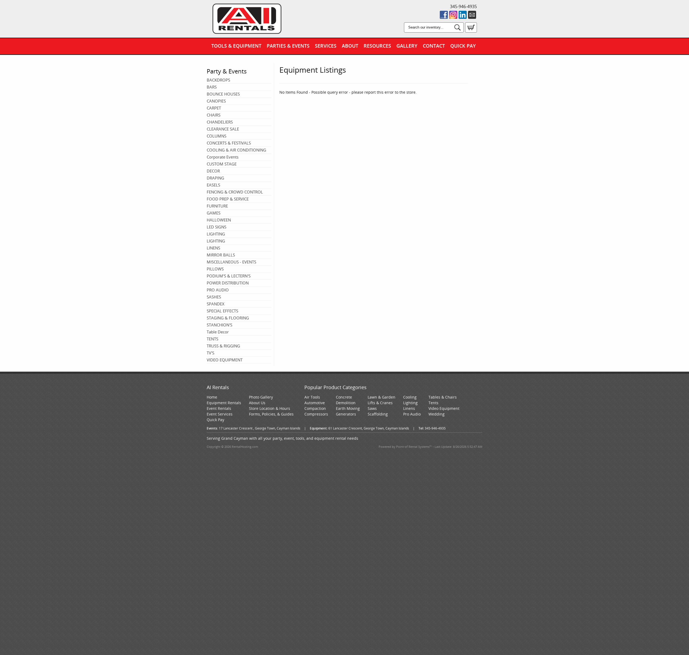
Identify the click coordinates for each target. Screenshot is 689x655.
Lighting (410, 402)
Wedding (436, 414)
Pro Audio (412, 414)
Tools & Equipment (236, 46)
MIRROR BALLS (221, 255)
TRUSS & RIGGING (223, 345)
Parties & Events (288, 46)
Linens (409, 408)
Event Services (220, 414)
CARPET (214, 108)
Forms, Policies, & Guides (271, 414)
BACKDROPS (218, 80)
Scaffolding (378, 414)
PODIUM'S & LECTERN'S (229, 276)
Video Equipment (443, 408)
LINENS (213, 248)
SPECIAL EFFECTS (222, 311)
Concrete (344, 397)
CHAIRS (213, 115)
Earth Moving (348, 408)
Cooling (410, 397)
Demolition (346, 402)
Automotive (314, 402)
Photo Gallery (261, 397)
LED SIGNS (216, 227)
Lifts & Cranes (380, 402)
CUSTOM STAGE (222, 164)
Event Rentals (219, 408)
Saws (372, 408)
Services (325, 46)
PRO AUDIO (218, 290)
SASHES (214, 297)
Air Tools (312, 397)
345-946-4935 (463, 6)
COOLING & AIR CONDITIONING (236, 150)
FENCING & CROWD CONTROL (235, 192)
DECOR (213, 171)
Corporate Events (222, 157)
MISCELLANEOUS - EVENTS (231, 262)
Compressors (316, 414)
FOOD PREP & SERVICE (228, 199)
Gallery (406, 46)
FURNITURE (217, 206)
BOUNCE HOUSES (223, 94)
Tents (433, 402)
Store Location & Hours (269, 408)
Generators (346, 414)
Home (212, 397)
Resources (377, 46)
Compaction (315, 408)
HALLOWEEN (219, 220)
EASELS (213, 185)
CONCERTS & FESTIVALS (229, 143)
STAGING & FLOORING (228, 318)
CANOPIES (216, 101)
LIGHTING (216, 234)
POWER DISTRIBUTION (228, 283)
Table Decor (218, 331)
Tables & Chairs (442, 397)
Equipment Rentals (224, 402)
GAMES (213, 213)
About (350, 46)
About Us (257, 402)
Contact (434, 46)
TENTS (212, 338)
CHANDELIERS (220, 122)
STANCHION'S (219, 325)
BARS (212, 87)
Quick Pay (463, 46)
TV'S (210, 352)
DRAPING (215, 178)
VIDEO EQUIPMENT (224, 359)
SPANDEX (215, 304)
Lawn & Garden (381, 397)
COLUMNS (216, 136)
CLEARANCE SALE (223, 129)
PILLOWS (215, 269)
